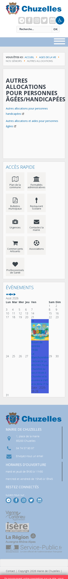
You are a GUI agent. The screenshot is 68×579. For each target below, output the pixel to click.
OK (55, 29)
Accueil (29, 57)
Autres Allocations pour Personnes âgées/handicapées (35, 90)
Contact (10, 571)
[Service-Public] (34, 549)
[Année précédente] (7, 294)
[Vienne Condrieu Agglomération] (15, 516)
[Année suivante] (12, 294)
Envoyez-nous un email (29, 456)
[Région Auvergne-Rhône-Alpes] (21, 538)
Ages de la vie (47, 57)
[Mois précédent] (9, 294)
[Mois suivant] (14, 294)
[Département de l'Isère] (17, 527)
